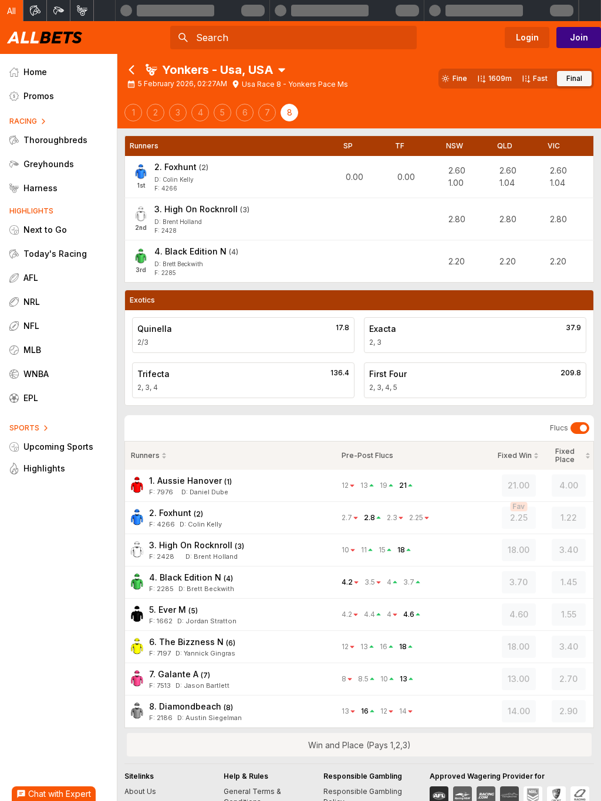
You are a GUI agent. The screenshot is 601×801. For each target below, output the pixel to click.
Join (579, 37)
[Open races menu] (282, 70)
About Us (140, 791)
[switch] (579, 428)
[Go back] (131, 70)
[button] (11, 10)
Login (527, 37)
